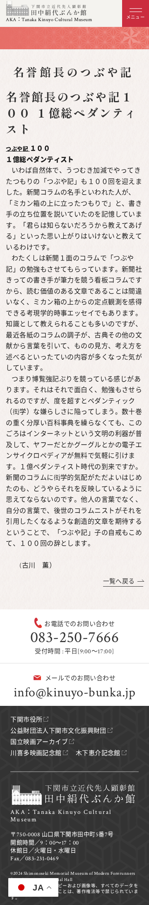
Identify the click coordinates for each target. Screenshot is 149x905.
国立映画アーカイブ (39, 742)
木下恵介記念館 (98, 753)
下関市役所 (26, 720)
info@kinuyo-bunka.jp (74, 692)
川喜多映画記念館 (36, 753)
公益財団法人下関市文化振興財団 (58, 731)
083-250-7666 (74, 637)
